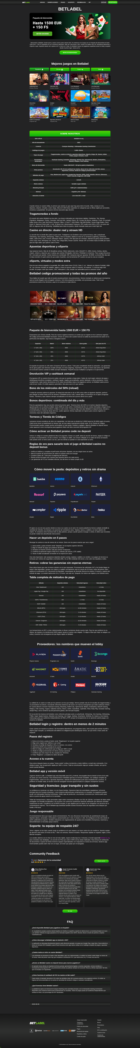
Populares (38, 69)
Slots (99, 69)
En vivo (59, 69)
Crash (79, 69)
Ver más (70, 911)
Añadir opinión (101, 861)
